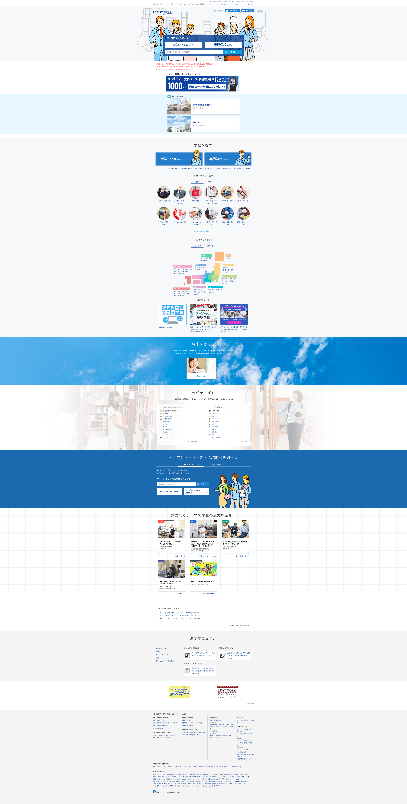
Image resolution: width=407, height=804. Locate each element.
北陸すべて (198, 269)
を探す (184, 45)
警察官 (165, 427)
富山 (196, 267)
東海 (170, 735)
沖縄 (188, 293)
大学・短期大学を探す (159, 720)
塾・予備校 (238, 168)
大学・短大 (183, 4)
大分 (175, 293)
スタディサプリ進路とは (215, 1)
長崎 (183, 291)
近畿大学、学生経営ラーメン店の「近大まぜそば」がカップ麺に (179, 618)
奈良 (198, 292)
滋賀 (195, 290)
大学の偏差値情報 (158, 728)
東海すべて (211, 292)
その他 (248, 168)
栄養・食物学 (216, 421)
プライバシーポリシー (243, 740)
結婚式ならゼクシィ (183, 781)
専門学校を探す (186, 720)
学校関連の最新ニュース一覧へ (238, 625)
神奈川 (231, 281)
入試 (157, 658)
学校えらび (159, 651)
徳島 (175, 271)
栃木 (227, 279)
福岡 (175, 291)
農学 (213, 434)
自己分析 (162, 4)
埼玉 (234, 279)
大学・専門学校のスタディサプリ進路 (229, 779)
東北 (158, 735)
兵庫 (195, 292)
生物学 (214, 429)
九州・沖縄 (166, 737)
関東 (162, 735)
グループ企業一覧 (210, 786)
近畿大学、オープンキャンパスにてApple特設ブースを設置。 (178, 615)
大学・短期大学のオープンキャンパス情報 (165, 723)
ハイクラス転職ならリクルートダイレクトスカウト (186, 779)
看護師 (227, 724)
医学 (230, 735)
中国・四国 (159, 737)
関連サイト (201, 786)
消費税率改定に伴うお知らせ (245, 759)
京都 (198, 290)
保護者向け (251, 4)
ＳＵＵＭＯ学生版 (210, 766)
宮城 (232, 267)
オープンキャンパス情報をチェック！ (175, 479)
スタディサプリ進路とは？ (244, 729)
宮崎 (179, 293)
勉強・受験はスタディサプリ (161, 781)
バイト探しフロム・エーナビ (179, 776)
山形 (228, 270)
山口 (190, 269)
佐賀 (179, 291)
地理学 (211, 735)
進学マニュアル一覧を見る (165, 661)
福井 (204, 267)
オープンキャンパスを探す (168, 491)
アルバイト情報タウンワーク (197, 776)
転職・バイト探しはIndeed (209, 779)
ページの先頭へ (249, 703)
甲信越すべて (205, 260)
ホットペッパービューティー (189, 783)
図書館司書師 (167, 419)
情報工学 (214, 432)
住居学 (225, 735)
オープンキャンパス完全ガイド (193, 491)
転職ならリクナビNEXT (159, 774)
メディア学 (215, 427)
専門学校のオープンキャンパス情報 (192, 723)
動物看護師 (166, 421)
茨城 (223, 279)
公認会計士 (221, 724)
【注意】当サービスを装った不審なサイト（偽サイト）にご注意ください (181, 66)
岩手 (228, 267)
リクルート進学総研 (198, 766)
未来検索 (155, 4)
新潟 (202, 258)
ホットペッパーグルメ (174, 783)
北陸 (174, 735)
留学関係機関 (186, 168)
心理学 (214, 416)
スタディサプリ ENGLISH (169, 766)
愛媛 (183, 271)
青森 (224, 267)
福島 (232, 270)
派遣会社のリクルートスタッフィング (238, 774)
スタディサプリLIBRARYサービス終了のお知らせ (173, 69)
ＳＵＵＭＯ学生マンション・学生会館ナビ (228, 766)
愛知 (217, 290)
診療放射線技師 (167, 416)
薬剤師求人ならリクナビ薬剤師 (161, 779)
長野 (210, 258)
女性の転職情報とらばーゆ (197, 774)
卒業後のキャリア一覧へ (207, 556)
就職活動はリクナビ (211, 774)
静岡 (213, 290)
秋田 (224, 270)
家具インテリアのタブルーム (238, 783)
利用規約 (239, 738)
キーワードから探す (243, 750)
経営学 (216, 735)
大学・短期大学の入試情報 (160, 726)
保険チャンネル (224, 783)
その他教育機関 (200, 4)
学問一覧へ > (243, 441)
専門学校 (191, 4)
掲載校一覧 (240, 747)
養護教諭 (165, 413)
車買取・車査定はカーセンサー (161, 776)
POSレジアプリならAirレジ (178, 786)
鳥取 (175, 269)
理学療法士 (166, 424)
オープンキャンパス (212, 4)
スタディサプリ (157, 766)
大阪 (202, 290)
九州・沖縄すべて (179, 296)
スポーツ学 (215, 413)
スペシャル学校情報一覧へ (207, 593)
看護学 (214, 424)
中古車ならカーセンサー (160, 783)
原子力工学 (217, 737)
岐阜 (209, 290)
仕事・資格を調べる (215, 720)
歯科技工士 (223, 726)
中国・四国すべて (179, 274)
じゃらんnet (173, 781)
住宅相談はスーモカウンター (225, 781)
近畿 (154, 737)
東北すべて (226, 272)
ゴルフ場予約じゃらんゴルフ (161, 786)
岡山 (183, 269)
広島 (186, 269)
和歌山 (203, 292)
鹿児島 (183, 293)
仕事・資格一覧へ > (192, 441)
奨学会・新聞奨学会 (223, 168)
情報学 (221, 735)
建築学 (214, 419)
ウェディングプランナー (170, 437)
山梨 (206, 258)
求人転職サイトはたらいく (214, 776)
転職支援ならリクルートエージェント (178, 774)
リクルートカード (192, 786)
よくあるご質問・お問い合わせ (244, 1)
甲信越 (166, 735)
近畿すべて (197, 294)
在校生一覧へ (179, 556)
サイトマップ (229, 1)
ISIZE (217, 786)
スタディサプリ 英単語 (184, 766)
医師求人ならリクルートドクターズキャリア (235, 776)
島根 (179, 269)
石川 (200, 267)
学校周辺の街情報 (242, 752)
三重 (221, 290)
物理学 (211, 737)
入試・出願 (223, 4)
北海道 (229, 258)
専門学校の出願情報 (188, 726)
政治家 (165, 432)
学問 (177, 4)
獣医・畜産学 (216, 437)
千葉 (223, 281)
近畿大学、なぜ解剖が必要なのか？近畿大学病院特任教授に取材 (179, 613)
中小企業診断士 (213, 724)
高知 (186, 271)
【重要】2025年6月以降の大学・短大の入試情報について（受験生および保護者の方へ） (186, 64)
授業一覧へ (180, 593)
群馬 (231, 279)
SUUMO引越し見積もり (241, 781)
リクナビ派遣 (222, 774)
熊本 (186, 291)
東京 (227, 281)
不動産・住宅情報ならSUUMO (199, 781)
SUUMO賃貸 (212, 781)
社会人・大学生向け (240, 4)
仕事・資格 (170, 4)
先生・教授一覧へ (241, 556)
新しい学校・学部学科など (204, 168)
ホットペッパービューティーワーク (209, 783)
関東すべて (225, 283)
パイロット (166, 434)
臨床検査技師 (167, 429)
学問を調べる (213, 731)
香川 (179, 271)
